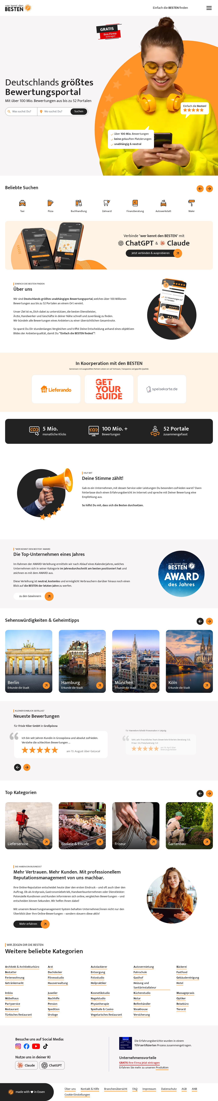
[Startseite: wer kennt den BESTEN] (18, 8)
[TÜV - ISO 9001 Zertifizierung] (125, 1043)
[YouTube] (36, 1046)
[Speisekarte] (161, 389)
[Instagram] (18, 1046)
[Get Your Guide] (109, 389)
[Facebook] (26, 1046)
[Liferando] (56, 389)
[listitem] (22, 967)
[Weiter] (209, 188)
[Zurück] (200, 188)
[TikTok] (45, 1046)
